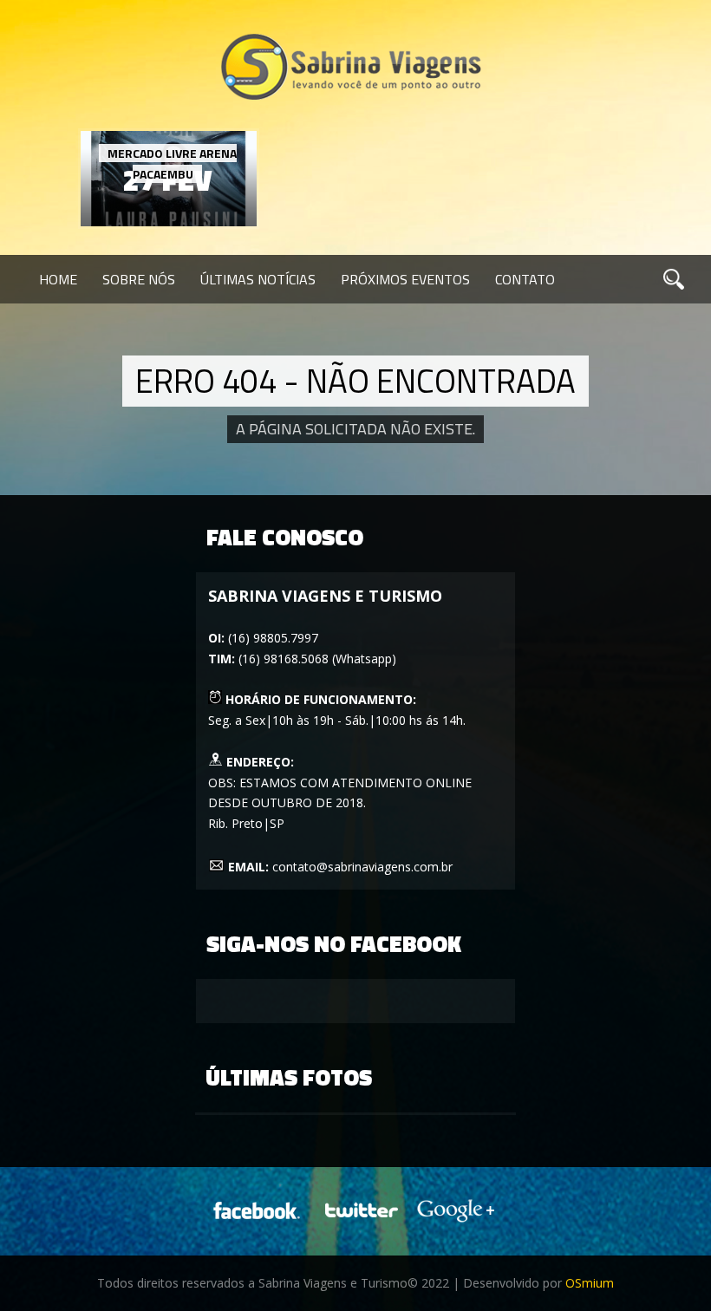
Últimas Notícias (258, 279)
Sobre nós (138, 279)
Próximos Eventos (405, 279)
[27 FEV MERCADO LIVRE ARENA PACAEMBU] (169, 221)
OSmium (589, 1283)
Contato (525, 279)
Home (58, 279)
